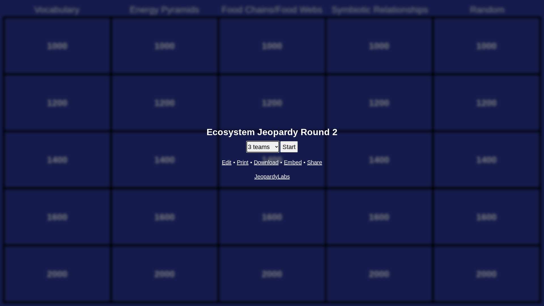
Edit (226, 162)
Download (266, 162)
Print (242, 162)
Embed (293, 162)
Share (314, 162)
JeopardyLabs (272, 176)
